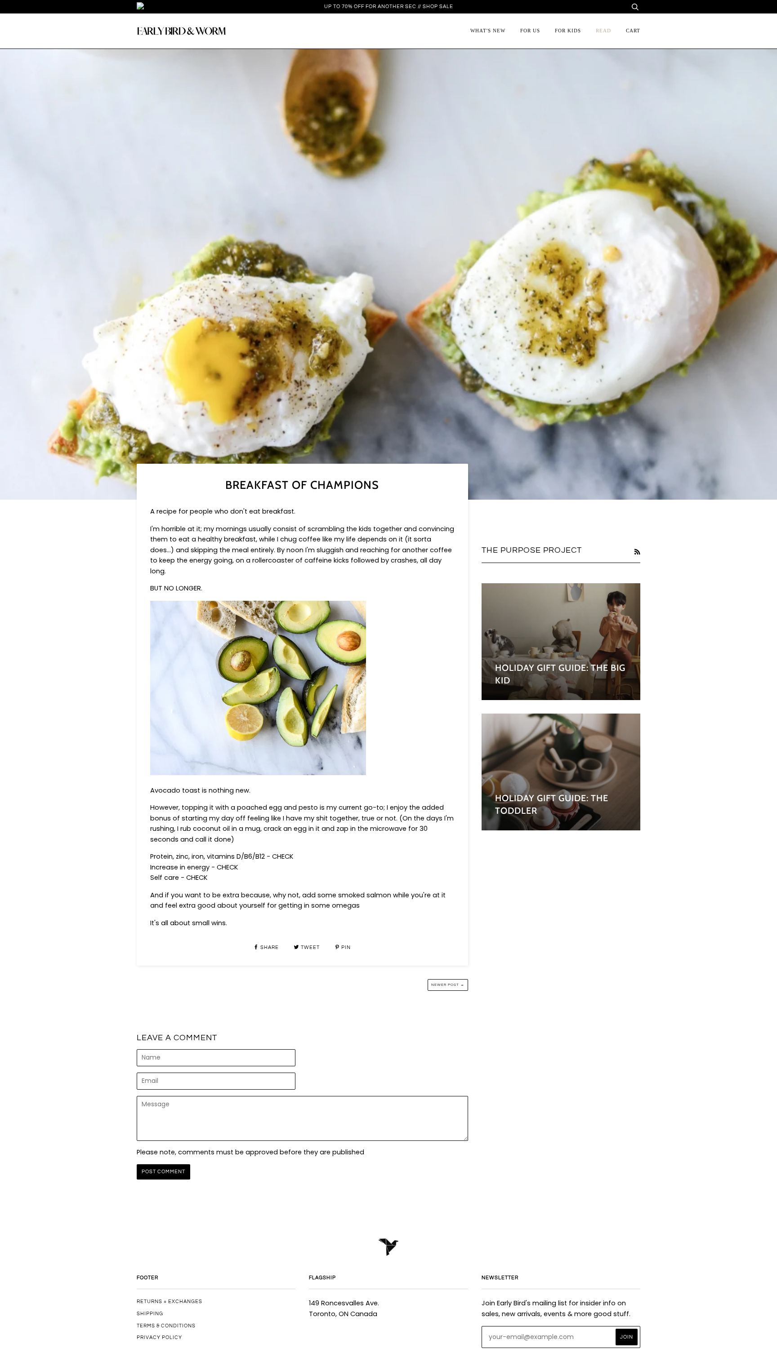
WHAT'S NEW (487, 30)
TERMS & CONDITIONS (166, 1325)
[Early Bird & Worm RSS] (637, 552)
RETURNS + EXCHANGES (169, 1301)
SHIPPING (150, 1313)
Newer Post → (447, 985)
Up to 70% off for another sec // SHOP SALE (388, 6)
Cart (633, 30)
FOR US (530, 30)
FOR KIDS (568, 30)
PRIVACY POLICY (159, 1337)
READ (603, 30)
